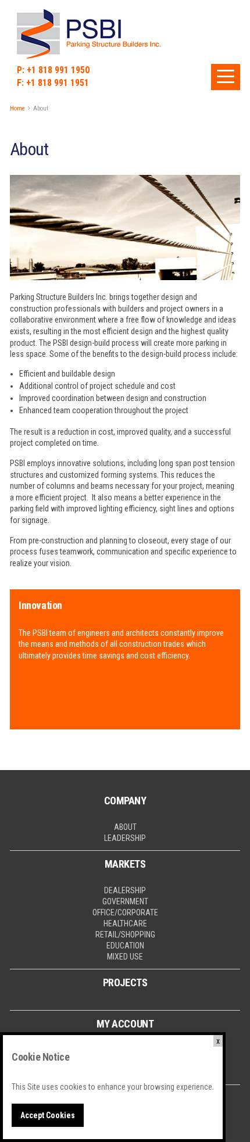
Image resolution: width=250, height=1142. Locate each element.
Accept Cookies (47, 1115)
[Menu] (225, 77)
